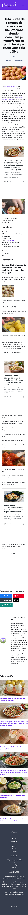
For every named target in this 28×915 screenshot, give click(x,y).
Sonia (14, 56)
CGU (14, 862)
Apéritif (14, 846)
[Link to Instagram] (15, 838)
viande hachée (11, 240)
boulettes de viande (10, 87)
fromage (10, 234)
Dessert (14, 849)
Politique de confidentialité (14, 860)
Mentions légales (14, 865)
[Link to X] (12, 838)
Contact (14, 867)
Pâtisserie (14, 851)
